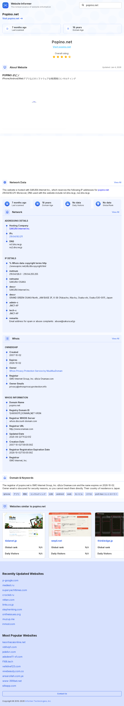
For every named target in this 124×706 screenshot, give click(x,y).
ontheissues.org (11, 614)
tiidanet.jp (11, 540)
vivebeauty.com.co (13, 671)
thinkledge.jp (105, 540)
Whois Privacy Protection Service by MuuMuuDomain (35, 371)
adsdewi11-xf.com (12, 656)
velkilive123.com (11, 666)
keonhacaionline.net (13, 642)
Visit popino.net (10, 18)
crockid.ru (8, 594)
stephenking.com (12, 609)
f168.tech (7, 661)
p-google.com (10, 580)
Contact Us (62, 694)
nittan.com (8, 599)
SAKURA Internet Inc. (19, 228)
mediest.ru (8, 585)
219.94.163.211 (16, 236)
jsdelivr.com (9, 651)
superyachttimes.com (14, 590)
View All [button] (117, 182)
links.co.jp (8, 604)
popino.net (103, 190)
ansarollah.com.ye (12, 676)
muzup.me (8, 619)
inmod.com (8, 623)
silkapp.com (9, 685)
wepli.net (56, 540)
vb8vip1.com (9, 646)
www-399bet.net (12, 680)
